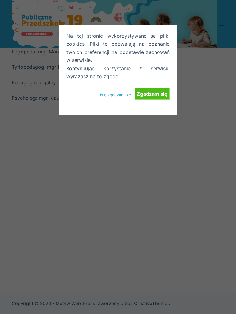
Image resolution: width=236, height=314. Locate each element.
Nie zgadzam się (115, 95)
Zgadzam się (152, 94)
